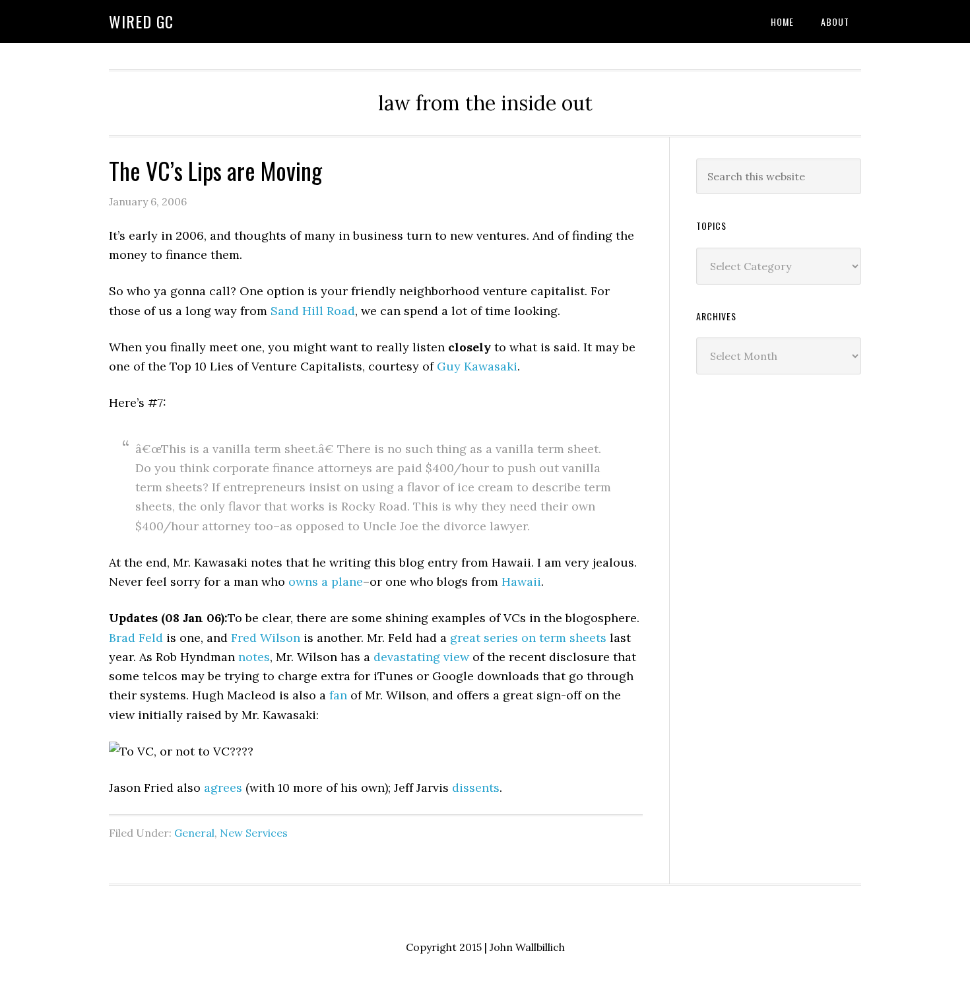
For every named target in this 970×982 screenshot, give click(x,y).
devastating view (421, 656)
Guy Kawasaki (477, 366)
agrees (223, 787)
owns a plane (325, 581)
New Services (254, 832)
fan (338, 695)
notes (254, 656)
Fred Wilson (265, 637)
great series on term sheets (528, 637)
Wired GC (141, 21)
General (194, 832)
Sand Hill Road (313, 310)
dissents (476, 787)
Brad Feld (136, 637)
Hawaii (521, 581)
